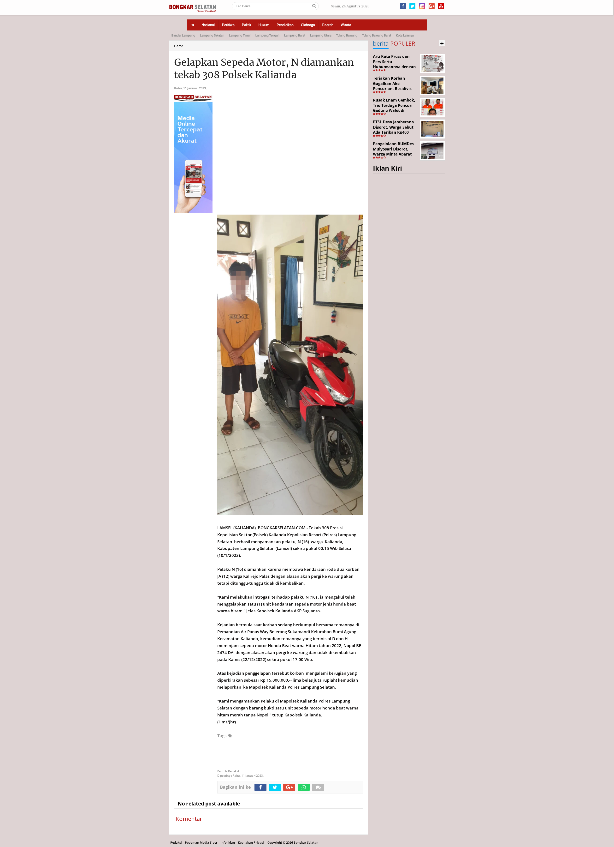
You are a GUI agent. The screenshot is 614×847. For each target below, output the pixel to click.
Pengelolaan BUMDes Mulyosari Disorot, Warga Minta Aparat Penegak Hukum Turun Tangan (395, 154)
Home (178, 46)
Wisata (346, 25)
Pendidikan (285, 25)
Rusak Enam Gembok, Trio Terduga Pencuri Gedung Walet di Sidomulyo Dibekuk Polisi (394, 110)
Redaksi (176, 842)
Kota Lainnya (405, 35)
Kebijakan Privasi (251, 842)
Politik (246, 25)
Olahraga (308, 25)
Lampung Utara (320, 35)
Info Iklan (228, 842)
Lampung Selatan (212, 35)
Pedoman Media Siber (201, 842)
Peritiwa (228, 25)
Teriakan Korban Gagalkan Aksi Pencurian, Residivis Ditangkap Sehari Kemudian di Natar (392, 89)
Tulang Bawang (346, 35)
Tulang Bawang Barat (376, 35)
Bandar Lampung (183, 35)
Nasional (208, 25)
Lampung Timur (240, 35)
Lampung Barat (294, 35)
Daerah (327, 25)
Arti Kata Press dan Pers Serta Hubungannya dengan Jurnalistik (394, 64)
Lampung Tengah (267, 35)
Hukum (264, 25)
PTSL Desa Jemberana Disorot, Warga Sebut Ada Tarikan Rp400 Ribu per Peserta (393, 129)
